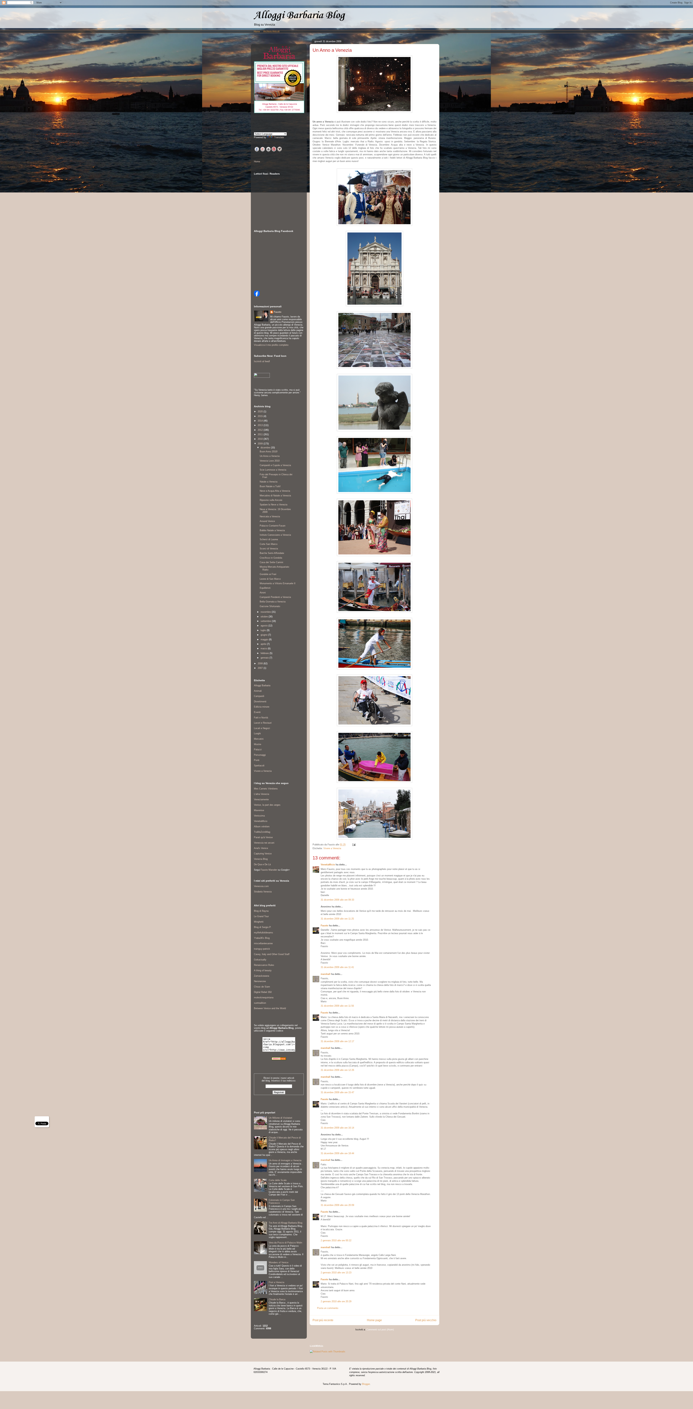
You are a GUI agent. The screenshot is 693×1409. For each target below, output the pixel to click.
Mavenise (259, 810)
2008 (260, 663)
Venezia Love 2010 (270, 460)
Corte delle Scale (278, 1180)
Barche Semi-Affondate (272, 553)
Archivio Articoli (271, 31)
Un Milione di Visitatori (280, 1117)
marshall (325, 974)
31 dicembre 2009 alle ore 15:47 (337, 1092)
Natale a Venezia (268, 481)
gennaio (265, 657)
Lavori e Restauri (263, 722)
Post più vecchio (425, 1320)
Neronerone (260, 981)
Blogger (366, 1384)
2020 (260, 411)
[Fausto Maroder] (257, 295)
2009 (260, 443)
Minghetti (258, 921)
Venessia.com (261, 886)
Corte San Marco (268, 544)
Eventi (257, 712)
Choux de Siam (262, 986)
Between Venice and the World (270, 1008)
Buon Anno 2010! (269, 451)
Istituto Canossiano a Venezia (275, 535)
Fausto (324, 925)
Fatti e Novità (261, 717)
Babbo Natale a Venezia (272, 530)
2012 (260, 430)
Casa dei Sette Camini (271, 562)
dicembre (266, 447)
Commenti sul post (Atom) (380, 1329)
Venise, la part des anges (267, 805)
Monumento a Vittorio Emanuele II (277, 583)
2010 (260, 439)
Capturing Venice (263, 853)
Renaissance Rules (264, 965)
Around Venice (267, 521)
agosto (264, 625)
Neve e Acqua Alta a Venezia (275, 491)
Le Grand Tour (261, 916)
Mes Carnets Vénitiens (266, 788)
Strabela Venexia (263, 891)
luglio (264, 630)
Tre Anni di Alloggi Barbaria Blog (285, 1222)
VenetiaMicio (328, 864)
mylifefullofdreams (263, 932)
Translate (279, 137)
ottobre (265, 616)
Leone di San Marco (270, 579)
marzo (264, 648)
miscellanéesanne (263, 943)
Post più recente (323, 1320)
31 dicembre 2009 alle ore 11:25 (337, 918)
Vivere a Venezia (332, 848)
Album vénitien (261, 826)
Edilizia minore (261, 706)
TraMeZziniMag (262, 832)
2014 (260, 420)
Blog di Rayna (261, 911)
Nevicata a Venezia (270, 516)
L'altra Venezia (261, 794)
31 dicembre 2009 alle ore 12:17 (337, 1041)
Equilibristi (265, 588)
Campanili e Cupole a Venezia (275, 465)
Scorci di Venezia (269, 548)
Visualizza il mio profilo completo (271, 345)
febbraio (265, 653)
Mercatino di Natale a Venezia (275, 495)
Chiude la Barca (277, 1299)
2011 (260, 434)
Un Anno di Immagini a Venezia (285, 1160)
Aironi (263, 592)
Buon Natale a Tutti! (270, 486)
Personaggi (260, 755)
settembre (266, 621)
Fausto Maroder (269, 869)
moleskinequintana (263, 997)
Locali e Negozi (262, 728)
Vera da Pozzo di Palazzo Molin (285, 1242)
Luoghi (257, 733)
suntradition (260, 1003)
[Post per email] (353, 844)
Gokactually (260, 959)
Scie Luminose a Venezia (273, 469)
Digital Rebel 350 (263, 992)
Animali (258, 691)
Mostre (257, 744)
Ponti (256, 760)
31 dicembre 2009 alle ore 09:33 (337, 899)
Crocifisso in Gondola (271, 557)
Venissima (259, 815)
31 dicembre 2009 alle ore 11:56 (337, 1005)
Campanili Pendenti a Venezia (275, 597)
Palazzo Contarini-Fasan (272, 525)
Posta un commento (327, 1308)
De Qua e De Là (262, 864)
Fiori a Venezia (276, 1282)
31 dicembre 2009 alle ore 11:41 (337, 967)
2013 (260, 425)
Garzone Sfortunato (270, 606)
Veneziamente (261, 799)
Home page (374, 1320)
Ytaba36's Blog (262, 938)
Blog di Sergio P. (262, 927)
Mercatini (258, 739)
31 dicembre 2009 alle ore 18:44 (337, 1153)
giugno (264, 634)
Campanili (259, 696)
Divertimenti (260, 701)
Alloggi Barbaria (262, 685)
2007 (260, 668)
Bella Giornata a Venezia (273, 601)
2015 (260, 416)
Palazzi (258, 749)
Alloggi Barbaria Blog (299, 15)
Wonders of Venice (278, 1262)
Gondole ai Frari (268, 574)
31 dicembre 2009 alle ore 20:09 (337, 1205)
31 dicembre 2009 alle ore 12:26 (337, 1070)
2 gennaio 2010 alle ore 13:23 (336, 1272)
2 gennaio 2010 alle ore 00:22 (336, 1240)
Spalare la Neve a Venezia (273, 504)
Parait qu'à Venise (263, 837)
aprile (264, 644)
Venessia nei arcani (264, 842)
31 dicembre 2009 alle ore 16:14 (337, 1127)
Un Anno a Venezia (270, 456)
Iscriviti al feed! (262, 361)
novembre (266, 612)
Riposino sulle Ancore (271, 500)
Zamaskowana (261, 976)
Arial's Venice (261, 848)
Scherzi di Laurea (269, 539)
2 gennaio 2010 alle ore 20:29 (336, 1301)
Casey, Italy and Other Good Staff (271, 954)
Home (257, 31)
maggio (265, 639)
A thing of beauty (263, 970)
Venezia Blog (261, 859)
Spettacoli (259, 765)
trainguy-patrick (262, 948)
